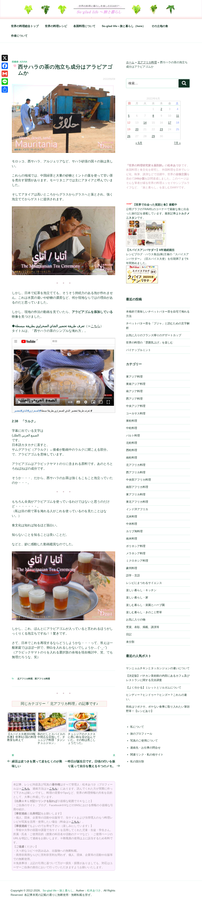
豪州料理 (131, 568)
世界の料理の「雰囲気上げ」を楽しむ (149, 342)
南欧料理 (131, 457)
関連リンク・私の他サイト (146, 754)
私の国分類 (137, 761)
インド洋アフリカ (137, 509)
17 (169, 122)
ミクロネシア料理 (137, 560)
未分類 (130, 641)
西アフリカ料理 (42, 678)
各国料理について (84, 26)
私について (137, 726)
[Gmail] (5, 74)
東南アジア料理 (135, 383)
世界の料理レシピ (56, 26)
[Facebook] (5, 66)
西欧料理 (131, 450)
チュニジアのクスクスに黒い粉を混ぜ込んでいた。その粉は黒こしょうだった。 (81, 738)
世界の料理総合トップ (25, 26)
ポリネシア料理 (135, 546)
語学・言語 (133, 575)
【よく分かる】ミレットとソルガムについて (153, 687)
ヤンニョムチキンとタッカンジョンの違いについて (158, 668)
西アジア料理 (134, 398)
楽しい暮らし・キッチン (141, 590)
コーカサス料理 (135, 413)
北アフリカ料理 (25, 678)
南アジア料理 (134, 391)
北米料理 (131, 516)
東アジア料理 (134, 376)
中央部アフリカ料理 (138, 479)
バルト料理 (133, 435)
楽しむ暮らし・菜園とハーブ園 (145, 605)
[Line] (5, 82)
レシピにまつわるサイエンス (144, 582)
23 (161, 129)
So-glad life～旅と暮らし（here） (123, 26)
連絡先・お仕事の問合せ (145, 747)
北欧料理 (131, 442)
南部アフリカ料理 (137, 486)
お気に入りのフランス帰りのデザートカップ (153, 335)
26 (128, 136)
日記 (129, 634)
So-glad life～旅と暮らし (58, 890)
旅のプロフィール (141, 733)
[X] (5, 58)
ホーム (130, 62)
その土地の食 (160, 26)
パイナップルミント (138, 350)
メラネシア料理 (135, 553)
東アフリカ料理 (135, 494)
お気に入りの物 (135, 619)
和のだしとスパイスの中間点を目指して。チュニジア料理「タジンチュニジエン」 (51, 738)
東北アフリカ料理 (137, 501)
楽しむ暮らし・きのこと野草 (144, 612)
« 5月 (139, 142)
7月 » (177, 142)
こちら (95, 326)
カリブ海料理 (134, 531)
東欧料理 (131, 420)
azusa (23, 61)
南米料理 (131, 538)
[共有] (5, 89)
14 (145, 122)
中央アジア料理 (135, 405)
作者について (19, 35)
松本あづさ (94, 890)
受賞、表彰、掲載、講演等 (142, 627)
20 (136, 129)
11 (177, 115)
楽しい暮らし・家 (137, 597)
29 (153, 136)
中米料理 (131, 523)
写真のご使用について (144, 740)
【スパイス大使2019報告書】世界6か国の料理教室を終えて (21, 737)
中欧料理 (131, 428)
